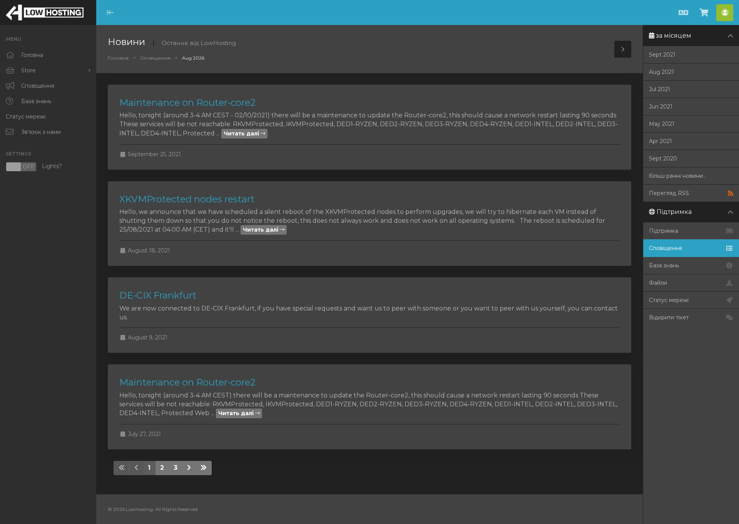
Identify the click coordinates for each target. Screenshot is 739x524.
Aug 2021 (661, 71)
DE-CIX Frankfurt (157, 295)
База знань (664, 265)
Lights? (34, 166)
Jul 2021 (659, 89)
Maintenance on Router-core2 (187, 102)
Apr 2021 (660, 141)
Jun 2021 (660, 106)
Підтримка (663, 230)
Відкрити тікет (669, 317)
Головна (118, 58)
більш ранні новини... (677, 175)
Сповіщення (155, 58)
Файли (658, 282)
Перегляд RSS (669, 193)
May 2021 (661, 123)
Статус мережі (669, 300)
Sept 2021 (662, 54)
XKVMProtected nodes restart (186, 199)
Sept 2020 (663, 158)
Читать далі (242, 133)
